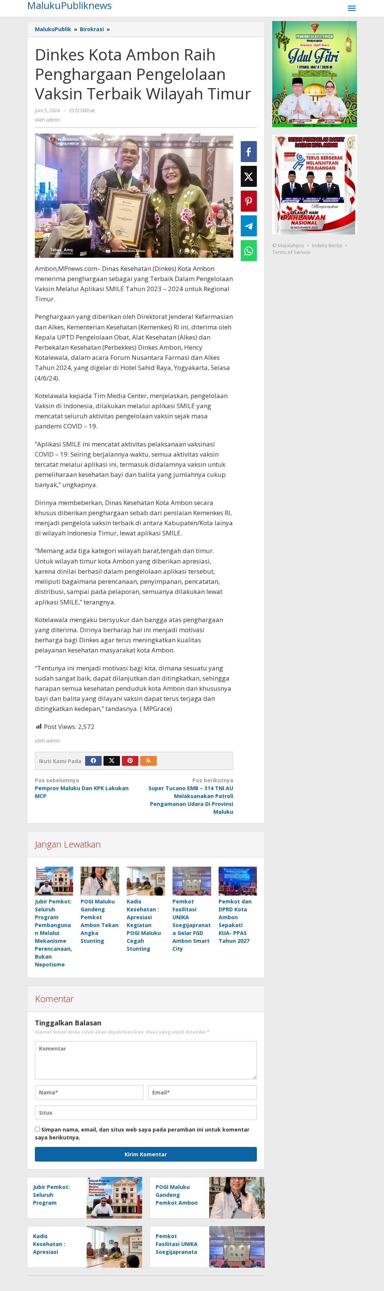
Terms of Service (291, 252)
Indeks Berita (327, 245)
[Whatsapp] (249, 250)
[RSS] (148, 761)
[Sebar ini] (249, 151)
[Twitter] (112, 761)
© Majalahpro (288, 245)
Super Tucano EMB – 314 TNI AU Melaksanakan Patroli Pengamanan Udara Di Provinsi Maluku (190, 796)
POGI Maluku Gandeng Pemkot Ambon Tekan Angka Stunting (177, 1202)
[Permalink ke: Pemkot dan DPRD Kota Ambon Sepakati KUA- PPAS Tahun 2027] (238, 881)
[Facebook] (93, 761)
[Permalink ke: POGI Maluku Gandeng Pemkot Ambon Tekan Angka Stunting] (100, 881)
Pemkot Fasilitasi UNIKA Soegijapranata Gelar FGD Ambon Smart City (191, 925)
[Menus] (351, 8)
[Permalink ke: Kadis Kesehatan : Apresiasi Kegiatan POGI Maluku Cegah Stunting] (146, 881)
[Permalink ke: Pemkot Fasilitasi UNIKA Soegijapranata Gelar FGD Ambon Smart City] (191, 881)
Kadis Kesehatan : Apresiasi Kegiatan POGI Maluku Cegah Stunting (144, 925)
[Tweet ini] (249, 176)
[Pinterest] (130, 761)
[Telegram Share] (249, 225)
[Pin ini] (249, 201)
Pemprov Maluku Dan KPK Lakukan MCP (82, 788)
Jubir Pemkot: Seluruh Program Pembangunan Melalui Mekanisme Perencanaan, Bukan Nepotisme (53, 933)
